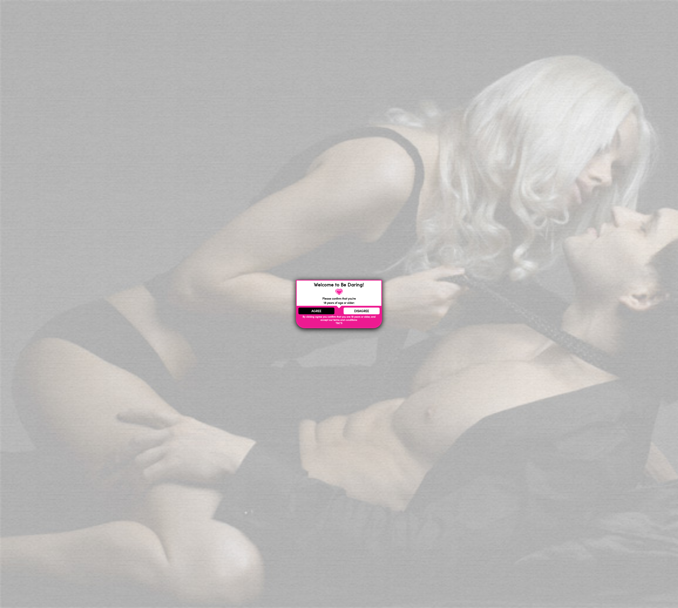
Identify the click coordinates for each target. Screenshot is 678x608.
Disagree (361, 311)
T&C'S (339, 323)
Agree (316, 311)
